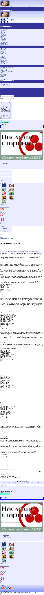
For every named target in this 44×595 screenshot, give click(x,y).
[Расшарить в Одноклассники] (17, 482)
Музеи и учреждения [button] (2, 81)
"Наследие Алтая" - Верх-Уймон (6, 86)
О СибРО (2, 48)
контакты (18, 6)
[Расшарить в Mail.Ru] (39, 482)
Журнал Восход (3, 69)
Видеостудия (3, 61)
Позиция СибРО (3, 43)
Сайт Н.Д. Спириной (4, 44)
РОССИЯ (2, 78)
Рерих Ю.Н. (2, 36)
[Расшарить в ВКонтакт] (5, 482)
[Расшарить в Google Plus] (11, 482)
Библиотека (2, 71)
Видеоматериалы (3, 75)
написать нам (24, 6)
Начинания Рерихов (4, 42)
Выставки (2, 52)
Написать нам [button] (3, 586)
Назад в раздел (3, 485)
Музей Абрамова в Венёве (5, 85)
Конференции (3, 55)
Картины (2, 72)
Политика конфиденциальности (5, 591)
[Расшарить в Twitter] (23, 482)
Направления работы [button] (3, 47)
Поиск (11, 10)
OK (1, 593)
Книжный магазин (4, 60)
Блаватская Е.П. (3, 32)
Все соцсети (2, 79)
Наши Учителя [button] (2, 28)
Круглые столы (3, 51)
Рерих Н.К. (2, 34)
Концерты (2, 53)
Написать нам (5, 231)
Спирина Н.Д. (3, 40)
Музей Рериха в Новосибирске (6, 83)
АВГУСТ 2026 (4, 125)
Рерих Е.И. (2, 33)
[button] (4, 207)
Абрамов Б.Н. (3, 38)
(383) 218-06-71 (3, 9)
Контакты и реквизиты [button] (4, 585)
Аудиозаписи (3, 74)
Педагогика (2, 56)
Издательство (3, 58)
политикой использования (25, 592)
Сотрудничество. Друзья (5, 62)
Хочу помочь (1, 94)
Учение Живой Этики (4, 30)
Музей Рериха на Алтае (5, 84)
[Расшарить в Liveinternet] (34, 482)
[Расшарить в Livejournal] (28, 482)
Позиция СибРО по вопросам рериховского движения (7, 164)
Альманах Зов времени (5, 70)
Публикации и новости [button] (2, 66)
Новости (2, 67)
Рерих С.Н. (2, 37)
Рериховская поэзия (4, 57)
